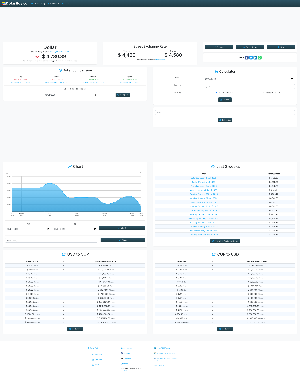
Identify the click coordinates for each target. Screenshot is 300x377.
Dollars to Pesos (225, 92)
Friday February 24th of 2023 (204, 210)
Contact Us (127, 348)
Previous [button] (220, 47)
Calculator (55, 3)
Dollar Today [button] (251, 47)
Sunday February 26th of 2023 (203, 202)
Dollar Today (39, 3)
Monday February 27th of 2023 (204, 198)
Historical (98, 355)
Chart (67, 3)
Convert (226, 99)
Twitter (125, 363)
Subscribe (226, 120)
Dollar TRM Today (163, 348)
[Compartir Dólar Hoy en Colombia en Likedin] (255, 57)
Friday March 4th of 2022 (129, 82)
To (75, 224)
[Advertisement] (150, 24)
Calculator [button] (76, 329)
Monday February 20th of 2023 (204, 226)
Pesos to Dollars (273, 92)
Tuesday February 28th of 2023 (204, 194)
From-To (177, 92)
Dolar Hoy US (159, 366)
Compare (124, 95)
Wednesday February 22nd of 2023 (203, 218)
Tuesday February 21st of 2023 (204, 222)
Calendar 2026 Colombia (165, 353)
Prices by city (160, 59)
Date (177, 77)
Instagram (127, 358)
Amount (177, 85)
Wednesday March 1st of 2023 (203, 190)
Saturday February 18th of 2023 (203, 234)
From (28, 224)
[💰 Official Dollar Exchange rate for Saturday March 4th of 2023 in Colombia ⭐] (15, 3)
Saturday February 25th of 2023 (56, 82)
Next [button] (282, 47)
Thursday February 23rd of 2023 (203, 214)
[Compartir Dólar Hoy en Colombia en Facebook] (247, 57)
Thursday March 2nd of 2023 (204, 186)
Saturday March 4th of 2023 (203, 178)
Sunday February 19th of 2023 (203, 230)
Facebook (126, 353)
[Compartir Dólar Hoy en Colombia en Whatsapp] (260, 57)
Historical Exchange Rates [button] (226, 241)
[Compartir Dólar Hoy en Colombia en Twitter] (251, 57)
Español (124, 371)
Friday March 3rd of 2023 (20, 82)
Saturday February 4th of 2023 (93, 82)
